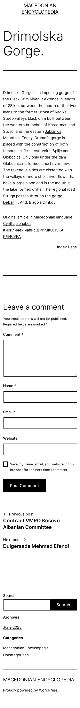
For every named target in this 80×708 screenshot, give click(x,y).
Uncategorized (16, 655)
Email (9, 412)
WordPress (48, 690)
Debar (8, 202)
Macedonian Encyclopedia (26, 648)
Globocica (12, 157)
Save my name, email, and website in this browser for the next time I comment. (42, 467)
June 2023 (12, 627)
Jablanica (53, 131)
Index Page (67, 247)
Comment (13, 334)
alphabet (23, 223)
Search (9, 595)
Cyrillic (9, 223)
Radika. (61, 112)
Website (10, 438)
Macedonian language (53, 217)
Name (9, 386)
